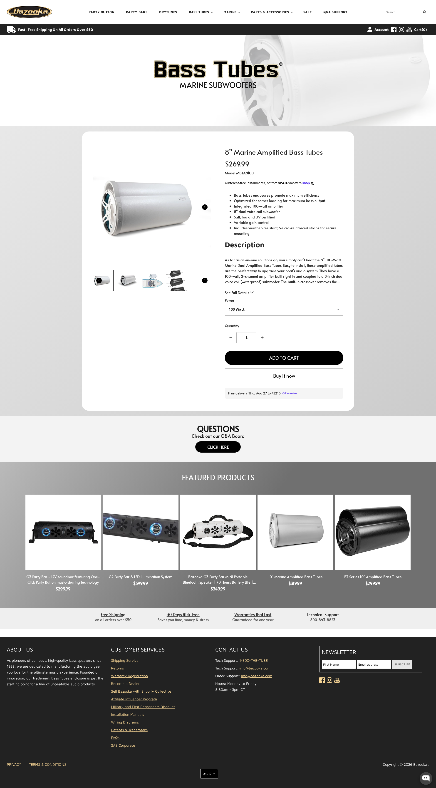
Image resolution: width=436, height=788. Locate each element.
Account (381, 29)
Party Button (101, 12)
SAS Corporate (123, 745)
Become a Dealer (125, 683)
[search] (406, 12)
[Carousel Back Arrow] (99, 280)
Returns (117, 668)
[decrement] (230, 337)
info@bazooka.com (254, 668)
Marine (230, 12)
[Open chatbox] (426, 778)
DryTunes (168, 12)
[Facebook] (393, 29)
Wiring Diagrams (125, 722)
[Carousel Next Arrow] (205, 207)
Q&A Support (335, 12)
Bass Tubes (199, 12)
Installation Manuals (127, 714)
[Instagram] (401, 29)
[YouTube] (409, 29)
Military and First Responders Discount (143, 707)
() (420, 29)
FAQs (115, 738)
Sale (307, 12)
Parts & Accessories (270, 12)
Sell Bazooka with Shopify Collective (141, 691)
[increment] (262, 337)
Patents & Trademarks (129, 730)
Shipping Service (125, 660)
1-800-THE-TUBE (253, 660)
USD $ (207, 774)
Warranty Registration (129, 676)
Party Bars (136, 12)
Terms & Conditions (47, 764)
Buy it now (284, 375)
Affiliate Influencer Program (134, 699)
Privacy (14, 764)
